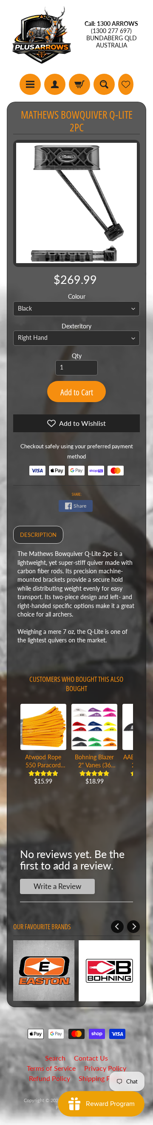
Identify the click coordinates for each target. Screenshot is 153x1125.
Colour (76, 296)
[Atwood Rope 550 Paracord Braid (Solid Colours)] (43, 727)
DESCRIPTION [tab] (38, 534)
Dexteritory (76, 326)
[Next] (133, 926)
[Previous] (117, 926)
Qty (77, 356)
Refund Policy (49, 1078)
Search (55, 1058)
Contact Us (91, 1058)
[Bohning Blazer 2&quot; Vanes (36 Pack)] (94, 727)
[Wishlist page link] (125, 84)
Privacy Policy (105, 1068)
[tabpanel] (76, 601)
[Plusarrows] (41, 34)
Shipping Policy (102, 1078)
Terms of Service (51, 1068)
